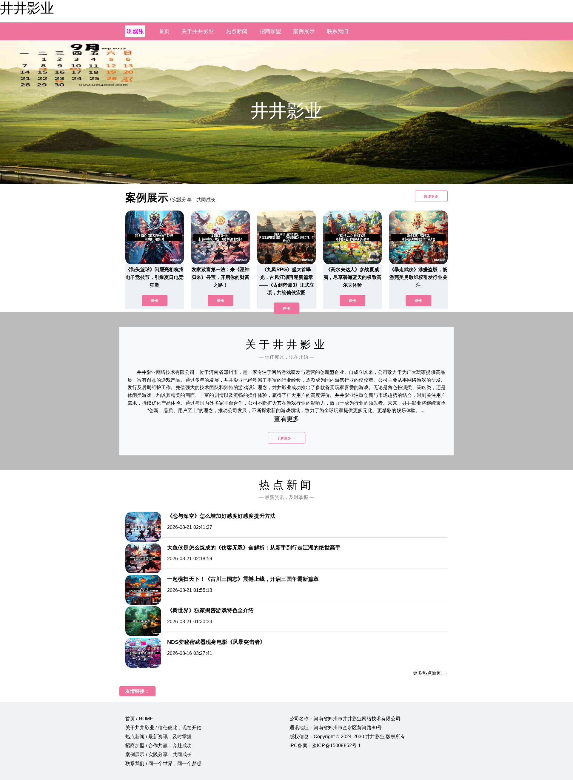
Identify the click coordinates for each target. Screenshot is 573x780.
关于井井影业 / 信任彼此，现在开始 (163, 727)
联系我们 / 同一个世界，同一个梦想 (163, 763)
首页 (164, 31)
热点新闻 (237, 31)
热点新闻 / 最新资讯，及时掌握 (158, 736)
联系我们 (338, 31)
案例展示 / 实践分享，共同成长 (158, 754)
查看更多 (286, 419)
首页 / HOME (139, 718)
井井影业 (27, 8)
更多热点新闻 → (430, 672)
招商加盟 (270, 31)
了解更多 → (286, 438)
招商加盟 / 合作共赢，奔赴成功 (158, 745)
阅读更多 (431, 196)
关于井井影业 (197, 31)
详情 (154, 301)
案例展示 (304, 31)
